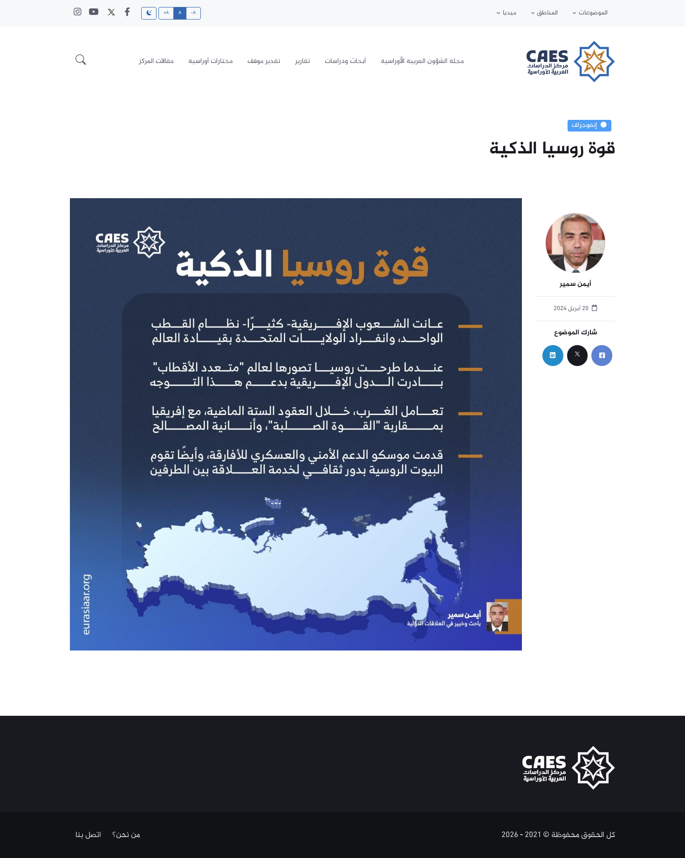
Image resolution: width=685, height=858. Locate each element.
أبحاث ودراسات (345, 61)
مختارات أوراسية (210, 61)
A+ (166, 13)
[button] (81, 61)
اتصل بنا (88, 835)
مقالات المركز (156, 61)
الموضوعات (593, 13)
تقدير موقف (263, 61)
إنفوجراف (584, 125)
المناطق (547, 13)
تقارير (302, 61)
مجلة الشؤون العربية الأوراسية (422, 61)
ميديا (509, 13)
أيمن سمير (575, 284)
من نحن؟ (126, 835)
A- (193, 13)
